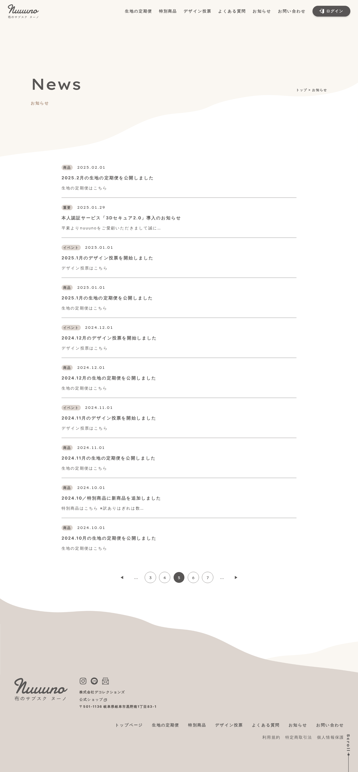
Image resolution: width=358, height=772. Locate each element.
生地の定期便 (138, 11)
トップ (301, 90)
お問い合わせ (292, 11)
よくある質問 (232, 11)
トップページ (129, 725)
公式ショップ (91, 699)
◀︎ (122, 577)
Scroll (348, 743)
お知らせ (262, 11)
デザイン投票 (197, 11)
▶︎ (236, 577)
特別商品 (168, 11)
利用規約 (271, 737)
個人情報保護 (330, 737)
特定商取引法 (298, 737)
